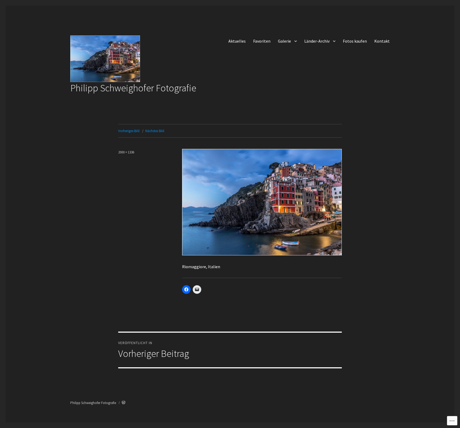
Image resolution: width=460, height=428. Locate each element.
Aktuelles (237, 41)
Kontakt (382, 41)
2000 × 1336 (126, 152)
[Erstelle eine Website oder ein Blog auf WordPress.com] (123, 403)
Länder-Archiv (317, 41)
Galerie (284, 41)
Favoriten (261, 41)
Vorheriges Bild (128, 131)
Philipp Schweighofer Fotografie (133, 88)
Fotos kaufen (355, 41)
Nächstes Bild (154, 131)
